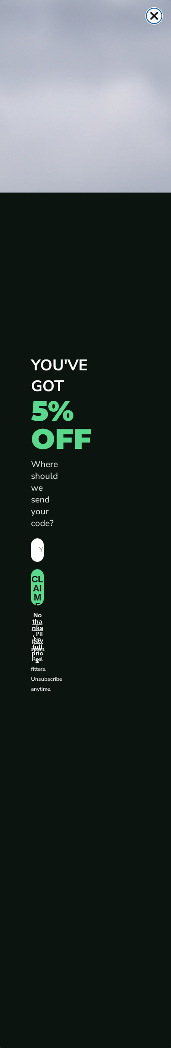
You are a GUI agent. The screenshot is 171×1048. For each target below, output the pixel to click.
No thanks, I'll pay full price (37, 621)
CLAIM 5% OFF (37, 589)
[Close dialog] (154, 16)
